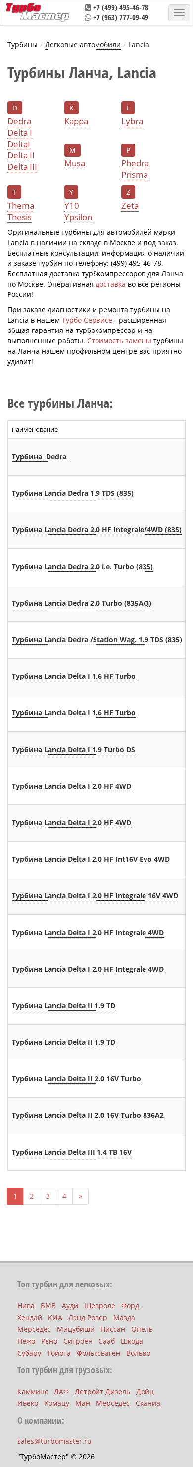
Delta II (21, 155)
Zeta (130, 205)
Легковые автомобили (83, 44)
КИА (55, 1317)
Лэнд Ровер (87, 1317)
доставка (111, 284)
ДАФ (61, 1391)
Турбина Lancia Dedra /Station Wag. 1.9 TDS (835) (97, 639)
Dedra (19, 121)
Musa (74, 163)
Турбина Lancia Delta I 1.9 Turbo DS (73, 749)
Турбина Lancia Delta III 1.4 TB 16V (72, 1152)
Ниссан (112, 1329)
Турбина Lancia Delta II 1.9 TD (63, 1005)
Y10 (71, 205)
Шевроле (99, 1305)
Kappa (76, 121)
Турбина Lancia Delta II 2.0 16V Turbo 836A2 (88, 1115)
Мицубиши (76, 1329)
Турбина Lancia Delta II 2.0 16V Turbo (76, 1078)
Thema (20, 205)
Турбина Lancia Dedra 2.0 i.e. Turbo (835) (82, 566)
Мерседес (34, 1329)
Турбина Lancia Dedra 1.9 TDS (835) (73, 493)
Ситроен (78, 1341)
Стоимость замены (119, 340)
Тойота (59, 1352)
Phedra (135, 163)
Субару (29, 1352)
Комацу (56, 1403)
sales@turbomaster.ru (54, 1441)
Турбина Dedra (40, 456)
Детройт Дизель (102, 1391)
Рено (49, 1341)
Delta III (22, 166)
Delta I (19, 132)
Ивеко (27, 1403)
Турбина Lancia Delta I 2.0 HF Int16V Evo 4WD (91, 859)
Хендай (29, 1317)
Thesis (19, 217)
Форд (130, 1305)
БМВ (48, 1305)
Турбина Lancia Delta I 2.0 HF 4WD (71, 786)
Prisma (134, 174)
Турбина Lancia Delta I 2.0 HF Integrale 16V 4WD (95, 895)
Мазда (124, 1317)
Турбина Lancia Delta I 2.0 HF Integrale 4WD (88, 932)
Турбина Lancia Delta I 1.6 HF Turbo (74, 676)
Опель (142, 1329)
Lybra (132, 121)
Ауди (70, 1305)
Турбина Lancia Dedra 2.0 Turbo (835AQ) (81, 603)
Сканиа (148, 1403)
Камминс (32, 1391)
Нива (26, 1305)
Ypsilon (78, 217)
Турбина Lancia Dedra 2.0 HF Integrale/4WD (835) (97, 529)
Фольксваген (98, 1352)
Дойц (145, 1391)
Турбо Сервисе (87, 320)
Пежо (26, 1341)
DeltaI (18, 144)
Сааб (106, 1341)
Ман (82, 1403)
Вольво (138, 1352)
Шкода (132, 1341)
